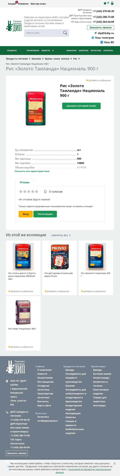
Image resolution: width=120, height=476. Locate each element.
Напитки (70, 417)
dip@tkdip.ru (106, 33)
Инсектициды (101, 377)
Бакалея (70, 385)
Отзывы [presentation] (25, 182)
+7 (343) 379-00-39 (103, 11)
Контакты (108, 50)
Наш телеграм (104, 37)
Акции (12, 3)
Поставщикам (45, 381)
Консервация (72, 413)
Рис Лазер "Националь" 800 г (22, 328)
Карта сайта (44, 405)
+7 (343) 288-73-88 (103, 17)
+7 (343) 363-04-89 (103, 22)
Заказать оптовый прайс (81, 106)
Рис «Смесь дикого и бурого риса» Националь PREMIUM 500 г (22, 276)
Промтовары (33, 50)
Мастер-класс (38, 3)
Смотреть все (59, 235)
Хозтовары (99, 405)
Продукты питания (12, 54)
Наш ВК (109, 42)
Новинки (23, 3)
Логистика (95, 50)
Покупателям (45, 377)
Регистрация (45, 213)
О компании (44, 369)
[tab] (24, 182)
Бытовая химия (102, 373)
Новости (45, 50)
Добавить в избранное (99, 80)
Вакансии (71, 50)
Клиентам (83, 50)
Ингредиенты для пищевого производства (75, 377)
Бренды (69, 369)
